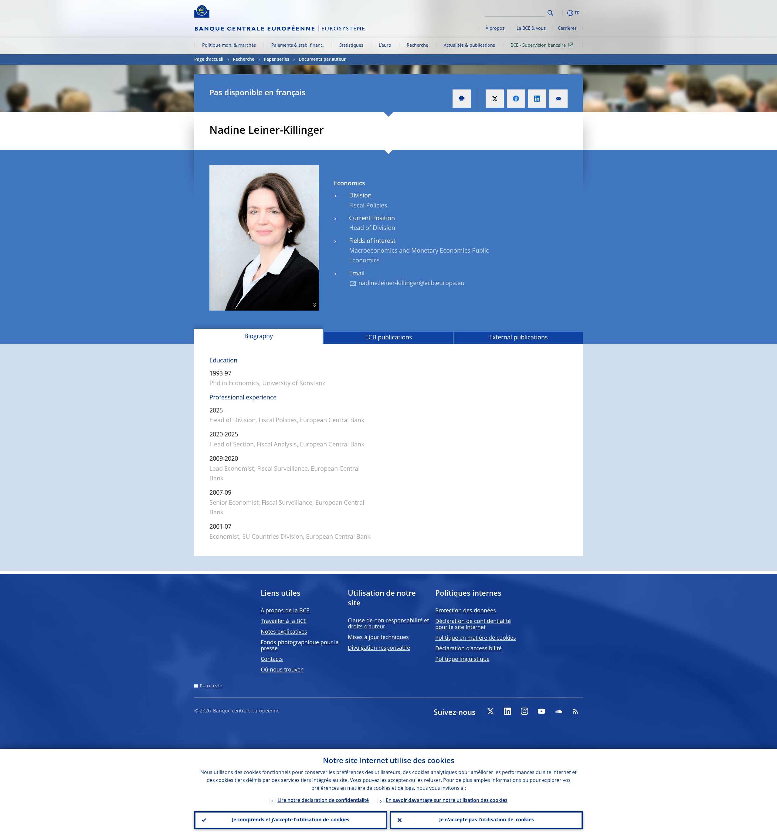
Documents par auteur (322, 59)
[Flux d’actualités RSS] (575, 711)
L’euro (385, 45)
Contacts (272, 659)
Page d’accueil (208, 59)
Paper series (276, 59)
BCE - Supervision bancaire (538, 45)
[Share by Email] (558, 98)
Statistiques (351, 45)
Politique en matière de (475, 638)
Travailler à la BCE (284, 621)
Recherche (417, 45)
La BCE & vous (531, 28)
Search (550, 13)
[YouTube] (541, 711)
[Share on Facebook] (516, 98)
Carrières (567, 28)
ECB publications (388, 338)
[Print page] (462, 98)
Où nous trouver (282, 670)
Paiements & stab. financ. (297, 45)
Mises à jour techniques (378, 637)
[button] (561, 13)
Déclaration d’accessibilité (468, 648)
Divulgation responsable (379, 648)
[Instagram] (524, 711)
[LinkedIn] (507, 711)
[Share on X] (495, 98)
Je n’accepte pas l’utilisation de (486, 820)
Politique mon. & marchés (229, 45)
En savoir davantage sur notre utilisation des (446, 800)
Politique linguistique (462, 659)
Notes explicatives (284, 632)
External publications (518, 338)
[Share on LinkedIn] (537, 98)
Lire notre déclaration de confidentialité (323, 800)
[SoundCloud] (558, 711)
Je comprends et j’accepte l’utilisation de (290, 820)
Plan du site (211, 686)
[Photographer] (313, 305)
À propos (495, 28)
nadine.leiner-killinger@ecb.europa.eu (411, 284)
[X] (490, 711)
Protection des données (465, 611)
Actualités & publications (469, 45)
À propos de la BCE (285, 611)
